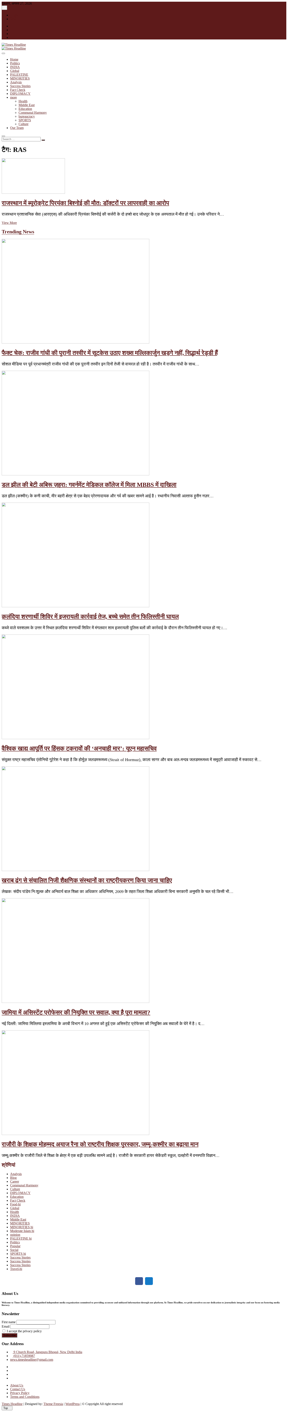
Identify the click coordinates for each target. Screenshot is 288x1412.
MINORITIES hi (21, 1227)
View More (9, 223)
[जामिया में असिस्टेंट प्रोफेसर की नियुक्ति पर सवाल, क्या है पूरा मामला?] (75, 1002)
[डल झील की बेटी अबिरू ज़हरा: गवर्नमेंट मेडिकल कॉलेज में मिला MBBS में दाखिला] (75, 474)
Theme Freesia (53, 1404)
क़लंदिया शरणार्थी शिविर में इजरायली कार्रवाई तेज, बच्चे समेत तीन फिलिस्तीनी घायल (90, 616)
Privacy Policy (20, 1393)
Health (23, 101)
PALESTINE (19, 74)
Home (14, 59)
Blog (13, 1177)
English (15, 15)
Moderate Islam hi (22, 1231)
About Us (16, 1385)
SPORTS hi (18, 1253)
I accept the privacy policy (24, 1331)
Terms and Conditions (24, 1396)
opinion (15, 1234)
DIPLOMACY (20, 93)
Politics (15, 63)
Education (25, 109)
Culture (23, 124)
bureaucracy (27, 116)
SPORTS (25, 120)
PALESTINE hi (21, 1238)
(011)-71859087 (24, 1356)
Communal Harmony (33, 112)
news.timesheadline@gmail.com (31, 1359)
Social (14, 1250)
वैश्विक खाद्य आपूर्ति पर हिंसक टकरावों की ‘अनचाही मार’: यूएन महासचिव (79, 748)
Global (14, 71)
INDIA (15, 67)
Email (5, 1326)
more (13, 97)
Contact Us (17, 1389)
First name (9, 1322)
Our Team (17, 128)
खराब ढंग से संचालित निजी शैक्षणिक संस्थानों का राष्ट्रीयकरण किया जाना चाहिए (87, 880)
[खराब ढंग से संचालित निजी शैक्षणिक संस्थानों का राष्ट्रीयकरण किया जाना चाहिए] (75, 870)
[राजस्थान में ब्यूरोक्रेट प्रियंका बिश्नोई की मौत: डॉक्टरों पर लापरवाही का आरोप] (33, 192)
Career (14, 1181)
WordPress (72, 1404)
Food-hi (15, 1204)
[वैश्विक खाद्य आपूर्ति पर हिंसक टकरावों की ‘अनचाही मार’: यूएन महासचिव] (75, 738)
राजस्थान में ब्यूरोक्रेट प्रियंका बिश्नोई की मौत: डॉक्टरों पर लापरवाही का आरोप (85, 203)
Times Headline (12, 1404)
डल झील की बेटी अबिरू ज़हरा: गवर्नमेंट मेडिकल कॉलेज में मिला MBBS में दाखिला (89, 484)
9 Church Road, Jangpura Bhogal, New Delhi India (47, 1352)
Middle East (27, 105)
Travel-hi (16, 1269)
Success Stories (20, 86)
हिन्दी (13, 19)
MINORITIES (20, 78)
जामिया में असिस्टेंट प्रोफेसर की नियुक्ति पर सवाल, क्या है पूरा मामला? (76, 1012)
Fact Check (17, 90)
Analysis (16, 82)
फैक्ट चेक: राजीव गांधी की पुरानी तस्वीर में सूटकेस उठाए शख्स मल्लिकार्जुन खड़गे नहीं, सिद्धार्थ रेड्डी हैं (110, 352)
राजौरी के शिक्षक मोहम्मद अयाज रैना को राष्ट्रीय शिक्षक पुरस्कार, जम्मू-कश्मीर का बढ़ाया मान (100, 1144)
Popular (15, 1246)
